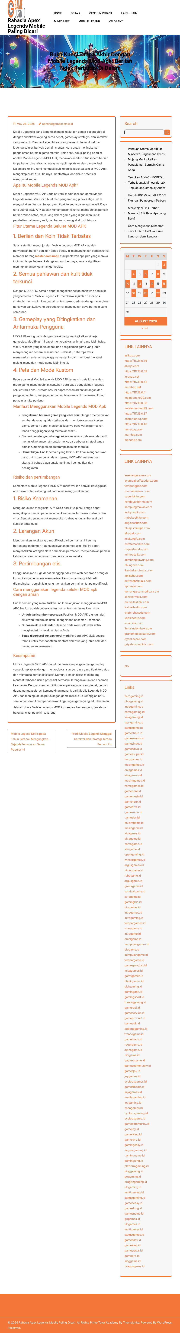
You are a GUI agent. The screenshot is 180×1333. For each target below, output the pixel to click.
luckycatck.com (134, 512)
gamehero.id (132, 801)
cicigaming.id (133, 986)
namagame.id (133, 844)
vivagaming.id (133, 717)
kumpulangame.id (136, 954)
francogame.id (134, 1034)
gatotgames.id (133, 976)
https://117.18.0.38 (135, 403)
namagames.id (134, 786)
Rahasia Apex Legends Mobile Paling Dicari (26, 25)
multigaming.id (134, 1192)
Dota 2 (75, 13)
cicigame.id (132, 1055)
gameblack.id (133, 1039)
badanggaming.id (135, 1028)
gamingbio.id (133, 902)
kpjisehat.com (133, 575)
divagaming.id (133, 701)
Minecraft (62, 21)
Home (58, 13)
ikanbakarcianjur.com (138, 570)
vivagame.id (132, 833)
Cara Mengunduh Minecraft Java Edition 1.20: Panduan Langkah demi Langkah (145, 231)
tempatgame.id (134, 960)
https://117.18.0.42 (135, 382)
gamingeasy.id (133, 1145)
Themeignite (131, 1322)
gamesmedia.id (134, 1087)
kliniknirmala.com (135, 596)
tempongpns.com (135, 486)
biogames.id (132, 907)
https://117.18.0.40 (135, 424)
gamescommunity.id (137, 1065)
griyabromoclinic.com (138, 644)
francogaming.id (135, 1002)
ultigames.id (132, 1224)
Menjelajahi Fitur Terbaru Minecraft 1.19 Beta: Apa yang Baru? (147, 213)
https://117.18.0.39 (135, 371)
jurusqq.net (131, 376)
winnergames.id (134, 859)
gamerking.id (133, 1134)
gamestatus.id (133, 1250)
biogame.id (131, 949)
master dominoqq (47, 256)
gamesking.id (133, 1208)
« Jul (145, 328)
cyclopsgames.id (135, 1081)
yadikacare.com (135, 618)
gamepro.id (132, 1255)
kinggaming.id (133, 1171)
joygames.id (132, 1076)
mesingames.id (134, 764)
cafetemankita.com (137, 544)
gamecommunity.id (136, 1123)
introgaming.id (133, 918)
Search (130, 123)
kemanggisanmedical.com (141, 591)
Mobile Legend (89, 21)
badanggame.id (134, 1060)
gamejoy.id (131, 1129)
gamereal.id (132, 1007)
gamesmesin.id (134, 738)
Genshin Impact (100, 13)
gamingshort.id (134, 997)
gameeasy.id (132, 1240)
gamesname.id (134, 1213)
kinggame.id (132, 1261)
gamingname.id (134, 1155)
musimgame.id (134, 822)
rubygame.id (132, 875)
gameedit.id (132, 1023)
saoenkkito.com (134, 496)
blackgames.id (134, 981)
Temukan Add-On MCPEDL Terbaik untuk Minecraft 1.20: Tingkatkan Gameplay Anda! (146, 182)
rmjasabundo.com (136, 549)
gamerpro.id (132, 1139)
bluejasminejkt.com (137, 528)
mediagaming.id (135, 1097)
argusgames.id (134, 865)
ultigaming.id (132, 1187)
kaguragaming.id (135, 1150)
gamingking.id (133, 1160)
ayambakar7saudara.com (141, 480)
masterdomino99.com (138, 408)
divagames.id (133, 770)
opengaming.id (134, 854)
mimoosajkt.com (135, 554)
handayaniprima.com (138, 501)
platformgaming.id (136, 1166)
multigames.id (133, 1229)
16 (164, 283)
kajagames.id (133, 1092)
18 (133, 293)
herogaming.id (133, 696)
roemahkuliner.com (137, 491)
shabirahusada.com (137, 612)
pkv (126, 666)
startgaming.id (133, 722)
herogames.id (133, 759)
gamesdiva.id (133, 749)
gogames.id (132, 1219)
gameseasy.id (133, 1203)
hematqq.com (133, 429)
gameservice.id (134, 1013)
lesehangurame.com (137, 475)
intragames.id (133, 912)
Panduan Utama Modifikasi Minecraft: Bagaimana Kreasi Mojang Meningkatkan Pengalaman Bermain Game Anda (146, 159)
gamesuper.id (133, 812)
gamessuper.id (134, 754)
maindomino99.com (137, 397)
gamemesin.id (133, 796)
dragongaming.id (135, 1182)
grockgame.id (133, 886)
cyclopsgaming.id (136, 1113)
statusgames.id (134, 1234)
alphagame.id (133, 1050)
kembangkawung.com (139, 560)
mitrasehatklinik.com (138, 581)
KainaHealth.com (135, 607)
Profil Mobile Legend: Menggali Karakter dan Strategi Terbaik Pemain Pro (92, 739)
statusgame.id (133, 727)
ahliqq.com (131, 366)
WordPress (164, 1322)
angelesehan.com (135, 523)
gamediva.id (132, 807)
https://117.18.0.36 (135, 360)
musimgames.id (134, 780)
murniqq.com (133, 434)
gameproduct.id (134, 1018)
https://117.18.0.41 (135, 392)
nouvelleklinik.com (136, 602)
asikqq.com (132, 355)
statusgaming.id (134, 1197)
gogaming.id (132, 1176)
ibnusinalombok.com (138, 628)
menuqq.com (133, 440)
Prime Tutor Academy (104, 1322)
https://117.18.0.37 (135, 413)
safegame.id (132, 896)
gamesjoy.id (132, 1071)
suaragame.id (133, 928)
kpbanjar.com (133, 586)
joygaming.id (133, 1102)
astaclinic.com (133, 623)
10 (127, 283)
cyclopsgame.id (134, 1118)
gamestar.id (132, 817)
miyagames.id (133, 970)
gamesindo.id (133, 743)
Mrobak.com (132, 533)
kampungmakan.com (138, 507)
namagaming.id (134, 712)
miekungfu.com (134, 538)
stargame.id (132, 849)
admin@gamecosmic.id (57, 124)
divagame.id (132, 838)
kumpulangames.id (136, 944)
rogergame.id (133, 1044)
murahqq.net (132, 387)
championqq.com (135, 419)
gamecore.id (132, 791)
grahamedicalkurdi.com (140, 633)
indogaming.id (133, 706)
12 (139, 283)
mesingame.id (133, 828)
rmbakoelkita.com (136, 517)
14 (151, 283)
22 (158, 293)
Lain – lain (129, 13)
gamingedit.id (133, 991)
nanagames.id (133, 1108)
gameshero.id (133, 733)
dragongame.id (134, 1266)
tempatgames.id (135, 923)
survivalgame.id (134, 891)
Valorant (116, 21)
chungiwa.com (134, 565)
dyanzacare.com (135, 639)
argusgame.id (133, 881)
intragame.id (132, 933)
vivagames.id (133, 775)
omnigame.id (133, 939)
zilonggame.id (133, 870)
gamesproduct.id (135, 965)
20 (145, 293)
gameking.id (132, 1245)
